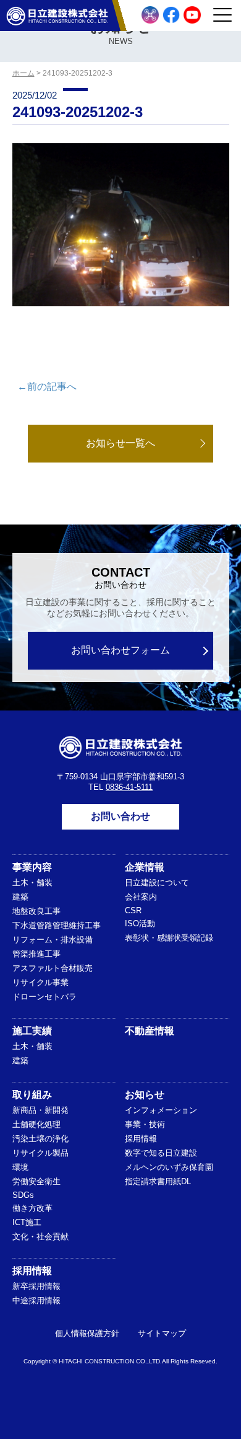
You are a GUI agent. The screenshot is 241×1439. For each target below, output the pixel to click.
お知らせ (144, 1094)
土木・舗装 (32, 882)
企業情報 (144, 867)
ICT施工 (26, 1222)
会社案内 (141, 896)
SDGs (23, 1195)
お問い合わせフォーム (120, 650)
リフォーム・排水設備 (52, 939)
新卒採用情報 (36, 1286)
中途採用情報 (36, 1300)
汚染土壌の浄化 (40, 1138)
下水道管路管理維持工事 (56, 925)
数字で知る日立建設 (161, 1153)
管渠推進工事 (36, 954)
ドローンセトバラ (44, 996)
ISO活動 (140, 923)
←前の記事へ (47, 386)
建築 (20, 896)
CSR (133, 910)
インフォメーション (161, 1110)
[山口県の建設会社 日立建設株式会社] (57, 15)
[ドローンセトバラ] (150, 15)
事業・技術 (145, 1124)
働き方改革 (32, 1208)
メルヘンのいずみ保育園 (169, 1167)
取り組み (32, 1094)
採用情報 (141, 1138)
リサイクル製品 (40, 1153)
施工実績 (32, 1030)
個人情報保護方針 (87, 1333)
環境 (20, 1167)
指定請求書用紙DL (158, 1181)
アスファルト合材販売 (52, 968)
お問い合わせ (120, 816)
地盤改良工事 (36, 911)
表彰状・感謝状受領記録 (169, 937)
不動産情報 (149, 1030)
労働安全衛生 (36, 1181)
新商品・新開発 (40, 1110)
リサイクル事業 (40, 982)
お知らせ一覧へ (120, 443)
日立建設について (157, 882)
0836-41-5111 (129, 787)
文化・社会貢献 (40, 1236)
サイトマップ (162, 1333)
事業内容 (32, 867)
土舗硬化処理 (36, 1124)
